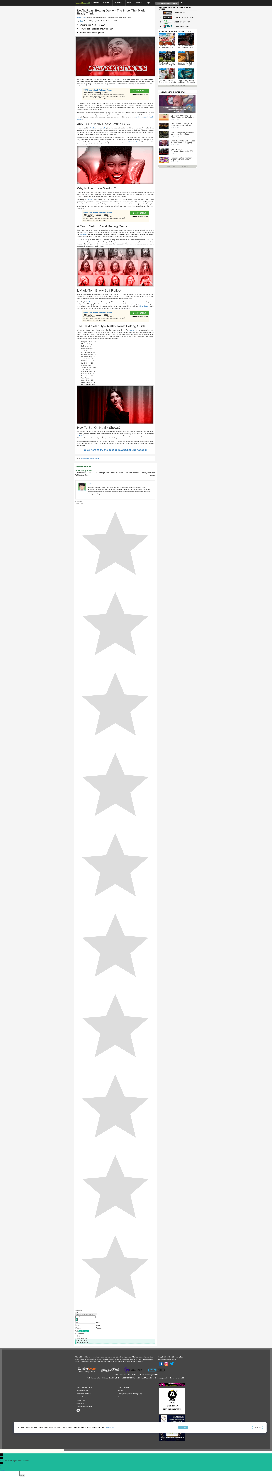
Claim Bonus (139, 91)
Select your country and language (167, 3)
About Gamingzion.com (84, 1387)
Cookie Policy (81, 1400)
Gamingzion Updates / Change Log (130, 1394)
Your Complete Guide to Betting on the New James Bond (183, 133)
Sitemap (120, 1390)
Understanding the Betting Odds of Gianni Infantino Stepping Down (183, 142)
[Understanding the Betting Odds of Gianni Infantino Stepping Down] (164, 143)
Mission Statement (82, 1390)
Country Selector (123, 1387)
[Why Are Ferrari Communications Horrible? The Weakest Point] (164, 151)
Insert (22, 1475)
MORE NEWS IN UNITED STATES (177, 166)
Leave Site (257, 1427)
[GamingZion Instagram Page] (166, 1364)
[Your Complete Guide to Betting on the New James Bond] (164, 134)
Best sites (95, 3)
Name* (98, 1322)
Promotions (118, 3)
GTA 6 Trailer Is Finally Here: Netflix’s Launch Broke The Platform (181, 125)
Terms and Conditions (83, 1394)
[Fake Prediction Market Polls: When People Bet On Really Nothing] (164, 117)
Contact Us (80, 1403)
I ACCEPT (183, 1427)
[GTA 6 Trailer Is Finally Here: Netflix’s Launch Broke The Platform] (164, 126)
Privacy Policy (81, 1397)
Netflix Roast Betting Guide (90, 458)
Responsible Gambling (84, 1406)
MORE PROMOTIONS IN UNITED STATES (177, 86)
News (129, 3)
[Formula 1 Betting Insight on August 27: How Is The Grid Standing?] (164, 160)
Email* (98, 1325)
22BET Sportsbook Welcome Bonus (97, 90)
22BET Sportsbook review (140, 94)
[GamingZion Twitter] (171, 1364)
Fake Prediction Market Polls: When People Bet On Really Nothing (182, 116)
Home (79, 17)
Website (99, 1328)
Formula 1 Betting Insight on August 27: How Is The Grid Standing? (181, 159)
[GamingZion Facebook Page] (160, 1364)
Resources (121, 1397)
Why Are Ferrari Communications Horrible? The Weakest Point (182, 150)
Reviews (106, 3)
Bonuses (139, 3)
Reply (3, 1470)
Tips (148, 3)
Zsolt (81, 21)
